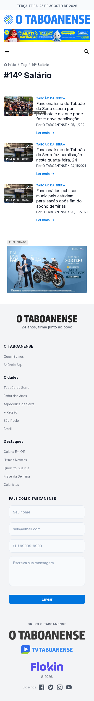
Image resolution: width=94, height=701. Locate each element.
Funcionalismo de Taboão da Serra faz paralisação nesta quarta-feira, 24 (60, 154)
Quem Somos (14, 356)
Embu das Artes (15, 396)
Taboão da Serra (50, 98)
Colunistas (11, 484)
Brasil (8, 429)
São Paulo (11, 420)
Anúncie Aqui (13, 365)
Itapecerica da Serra (19, 404)
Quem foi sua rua (16, 468)
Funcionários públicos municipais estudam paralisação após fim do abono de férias (59, 198)
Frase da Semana (17, 476)
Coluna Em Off (14, 452)
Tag (24, 65)
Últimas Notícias (15, 460)
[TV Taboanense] (47, 649)
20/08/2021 (79, 212)
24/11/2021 (78, 166)
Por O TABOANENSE (52, 125)
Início (12, 65)
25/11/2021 (78, 125)
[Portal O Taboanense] (47, 635)
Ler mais (43, 133)
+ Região (10, 412)
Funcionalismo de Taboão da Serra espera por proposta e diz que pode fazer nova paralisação (60, 111)
